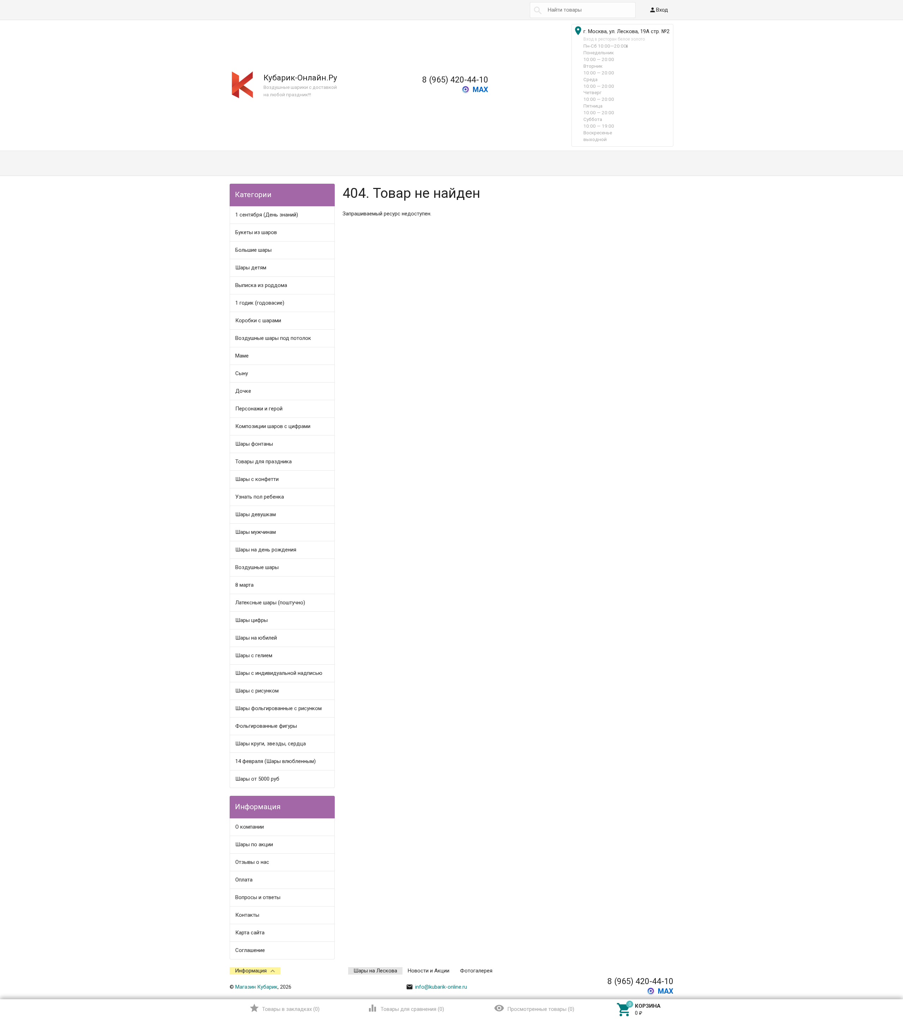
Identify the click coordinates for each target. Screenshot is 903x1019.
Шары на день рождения (265, 550)
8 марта (244, 585)
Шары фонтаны (254, 444)
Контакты (247, 915)
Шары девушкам (255, 514)
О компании (249, 827)
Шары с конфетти (257, 479)
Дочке (243, 391)
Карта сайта (250, 932)
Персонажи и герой (259, 408)
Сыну (241, 373)
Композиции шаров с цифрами (272, 426)
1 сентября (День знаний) (266, 215)
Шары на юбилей (256, 638)
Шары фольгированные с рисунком (278, 708)
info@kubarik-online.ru (436, 987)
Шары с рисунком (257, 691)
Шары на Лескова (375, 971)
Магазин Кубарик (256, 987)
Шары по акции (254, 844)
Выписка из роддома (261, 285)
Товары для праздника (263, 461)
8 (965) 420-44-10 (455, 80)
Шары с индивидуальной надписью (278, 673)
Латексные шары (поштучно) (270, 602)
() (284, 1008)
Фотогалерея (476, 971)
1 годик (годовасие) (259, 303)
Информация (251, 971)
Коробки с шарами (258, 320)
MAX (480, 89)
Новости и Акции (428, 971)
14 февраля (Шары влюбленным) (275, 761)
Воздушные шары (257, 567)
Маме (242, 356)
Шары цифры (251, 620)
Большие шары (253, 250)
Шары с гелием (253, 655)
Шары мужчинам (255, 532)
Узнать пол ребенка (259, 497)
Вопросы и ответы (257, 897)
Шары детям (250, 267)
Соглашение (250, 950)
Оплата (244, 880)
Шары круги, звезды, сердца (270, 743)
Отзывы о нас (252, 862)
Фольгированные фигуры (266, 726)
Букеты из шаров (256, 232)
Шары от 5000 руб (257, 779)
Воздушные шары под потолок (273, 338)
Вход (658, 9)
